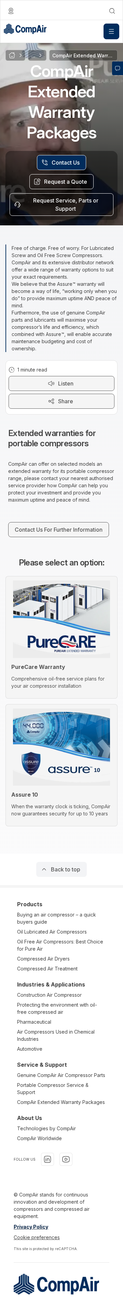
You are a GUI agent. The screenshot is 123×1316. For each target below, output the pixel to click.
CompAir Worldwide (39, 1138)
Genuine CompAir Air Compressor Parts (61, 1075)
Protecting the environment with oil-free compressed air (57, 1008)
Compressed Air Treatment (47, 968)
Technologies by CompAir (46, 1128)
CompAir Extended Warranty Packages (61, 1102)
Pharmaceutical (34, 1022)
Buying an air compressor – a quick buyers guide (56, 918)
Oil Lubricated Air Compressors (52, 932)
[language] (11, 11)
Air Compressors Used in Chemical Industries (56, 1035)
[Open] (111, 31)
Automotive (29, 1049)
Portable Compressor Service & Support (52, 1088)
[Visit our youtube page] (65, 1159)
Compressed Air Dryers (43, 959)
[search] (112, 11)
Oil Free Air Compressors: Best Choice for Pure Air (60, 945)
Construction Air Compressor (49, 995)
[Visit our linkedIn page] (47, 1159)
